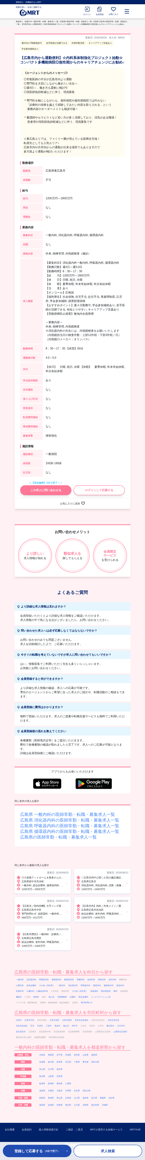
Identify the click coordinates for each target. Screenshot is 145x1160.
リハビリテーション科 (101, 997)
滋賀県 (42, 1091)
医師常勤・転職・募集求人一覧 (46, 21)
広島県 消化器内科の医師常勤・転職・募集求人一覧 (69, 820)
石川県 (51, 1069)
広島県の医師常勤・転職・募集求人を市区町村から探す (67, 1012)
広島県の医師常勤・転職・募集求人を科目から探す (63, 972)
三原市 (49, 1026)
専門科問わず (86, 1002)
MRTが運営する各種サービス (106, 1129)
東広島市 (110, 1026)
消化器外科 (73, 985)
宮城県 (68, 1055)
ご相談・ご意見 (74, 1129)
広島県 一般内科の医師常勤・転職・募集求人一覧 (67, 814)
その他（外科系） (80, 991)
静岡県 (51, 1083)
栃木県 (51, 1062)
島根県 (51, 1098)
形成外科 (120, 985)
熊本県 (68, 1105)
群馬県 (59, 1062)
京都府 (51, 1091)
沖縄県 (105, 1105)
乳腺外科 (20, 991)
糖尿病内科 (69, 979)
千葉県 (77, 1062)
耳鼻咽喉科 (62, 997)
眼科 (115, 991)
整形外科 (97, 985)
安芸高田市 (21, 1032)
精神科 (36, 997)
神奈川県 (95, 1062)
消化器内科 (31, 979)
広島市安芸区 (113, 1020)
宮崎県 (85, 1105)
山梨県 (51, 1076)
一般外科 (61, 985)
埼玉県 (68, 1062)
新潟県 (42, 1076)
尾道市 (57, 1026)
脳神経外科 (109, 985)
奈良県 (77, 1091)
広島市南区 (54, 1020)
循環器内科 (56, 979)
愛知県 (59, 1083)
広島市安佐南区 (81, 1020)
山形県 (85, 1055)
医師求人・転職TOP (24, 21)
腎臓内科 (81, 979)
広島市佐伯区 (22, 1026)
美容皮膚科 (83, 997)
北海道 (42, 1055)
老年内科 (112, 979)
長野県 (59, 1076)
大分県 (77, 1105)
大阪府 (59, 1091)
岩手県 (59, 1055)
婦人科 (51, 997)
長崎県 (59, 1105)
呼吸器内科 (44, 979)
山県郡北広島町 (120, 1032)
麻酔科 (19, 997)
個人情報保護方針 (49, 1129)
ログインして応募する (99, 490)
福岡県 (42, 1105)
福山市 (66, 1026)
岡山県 (59, 1098)
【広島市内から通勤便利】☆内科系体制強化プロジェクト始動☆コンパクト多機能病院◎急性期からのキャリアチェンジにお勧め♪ (72, 24)
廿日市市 (121, 1026)
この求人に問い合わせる (45, 490)
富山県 (42, 1069)
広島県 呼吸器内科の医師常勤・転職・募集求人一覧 (69, 825)
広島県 (68, 1098)
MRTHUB (135, 1129)
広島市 (19, 1020)
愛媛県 (103, 1098)
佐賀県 (51, 1105)
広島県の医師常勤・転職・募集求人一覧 (76, 21)
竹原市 (40, 1026)
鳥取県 (42, 1098)
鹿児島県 (95, 1105)
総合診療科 (31, 985)
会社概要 (10, 1129)
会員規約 (27, 1129)
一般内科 (20, 979)
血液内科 (91, 979)
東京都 (85, 1062)
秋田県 (77, 1055)
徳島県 (85, 1098)
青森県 (51, 1055)
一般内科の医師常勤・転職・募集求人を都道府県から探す (70, 1047)
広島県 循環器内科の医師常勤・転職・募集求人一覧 (69, 831)
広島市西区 (67, 1020)
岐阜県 (42, 1083)
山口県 (77, 1098)
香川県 (94, 1098)
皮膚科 (73, 997)
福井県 (59, 1069)
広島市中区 (29, 1020)
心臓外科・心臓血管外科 (37, 991)
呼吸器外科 (85, 985)
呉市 (32, 1026)
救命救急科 (106, 991)
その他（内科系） (47, 985)
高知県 (111, 1098)
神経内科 (102, 979)
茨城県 (42, 1062)
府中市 (75, 1026)
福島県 (94, 1055)
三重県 (68, 1083)
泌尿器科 (94, 991)
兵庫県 (68, 1091)
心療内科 (20, 985)
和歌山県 (86, 1091)
